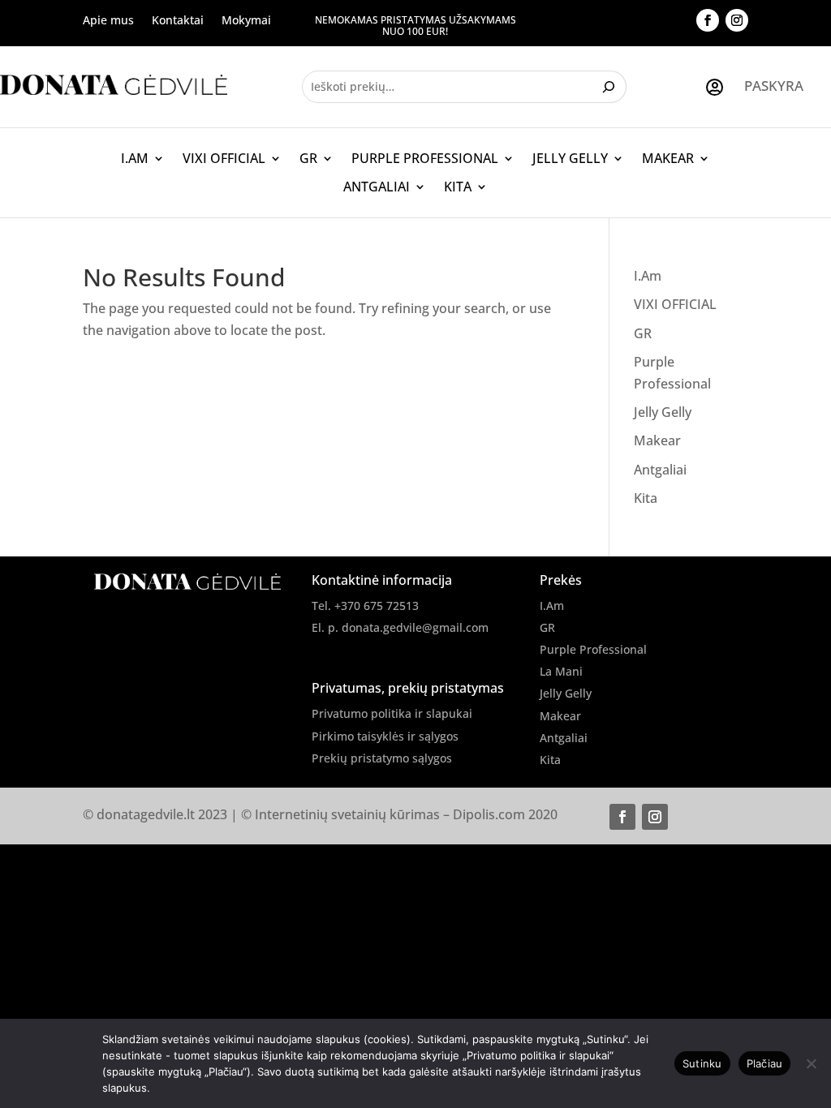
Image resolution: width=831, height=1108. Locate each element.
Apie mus (108, 21)
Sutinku (702, 1063)
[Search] (610, 87)
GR (308, 159)
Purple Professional (424, 159)
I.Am (135, 159)
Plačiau (765, 1063)
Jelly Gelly (570, 159)
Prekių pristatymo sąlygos (382, 758)
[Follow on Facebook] (707, 20)
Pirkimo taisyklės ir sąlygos (385, 736)
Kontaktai (178, 21)
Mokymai (246, 21)
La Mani (561, 671)
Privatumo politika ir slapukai (392, 713)
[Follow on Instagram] (737, 20)
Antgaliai (376, 187)
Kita (457, 187)
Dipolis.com (489, 814)
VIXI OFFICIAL (224, 159)
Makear (668, 159)
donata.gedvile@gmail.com (415, 627)
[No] (811, 1063)
